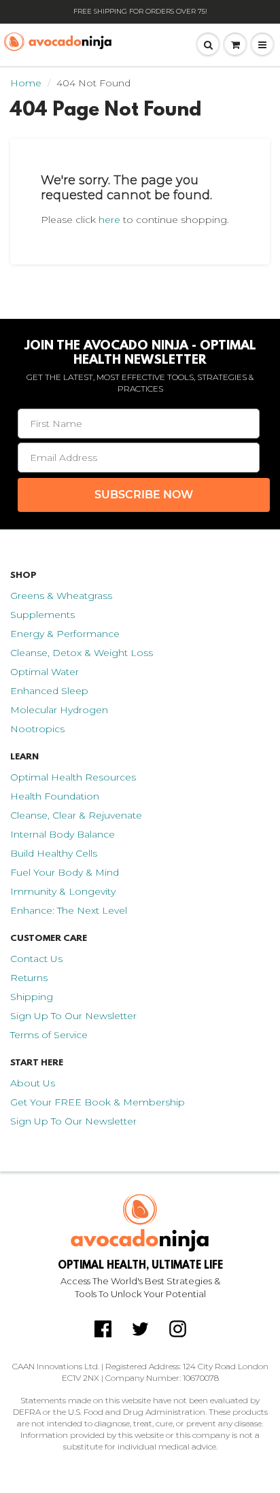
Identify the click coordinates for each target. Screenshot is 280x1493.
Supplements (42, 614)
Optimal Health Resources (73, 777)
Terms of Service (49, 1035)
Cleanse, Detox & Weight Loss (81, 653)
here (109, 219)
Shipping (31, 997)
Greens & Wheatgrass (61, 595)
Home (25, 83)
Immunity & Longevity (63, 891)
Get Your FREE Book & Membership (97, 1102)
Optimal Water (44, 672)
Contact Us (36, 959)
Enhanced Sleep (49, 691)
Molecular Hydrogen (59, 710)
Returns (29, 978)
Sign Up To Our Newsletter (73, 1016)
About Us (32, 1083)
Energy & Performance (65, 634)
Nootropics (37, 729)
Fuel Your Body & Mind (64, 872)
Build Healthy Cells (53, 853)
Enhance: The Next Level (68, 910)
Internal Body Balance (62, 834)
